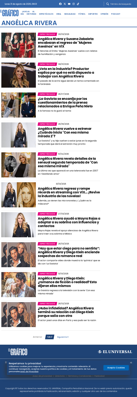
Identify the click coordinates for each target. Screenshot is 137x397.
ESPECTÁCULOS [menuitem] (46, 14)
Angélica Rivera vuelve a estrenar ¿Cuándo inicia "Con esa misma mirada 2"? (65, 132)
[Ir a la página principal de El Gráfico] (9, 12)
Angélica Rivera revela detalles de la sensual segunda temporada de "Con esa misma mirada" (68, 162)
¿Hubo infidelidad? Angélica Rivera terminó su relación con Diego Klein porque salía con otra (66, 312)
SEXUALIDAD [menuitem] (69, 14)
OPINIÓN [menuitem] (104, 14)
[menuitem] (59, 4)
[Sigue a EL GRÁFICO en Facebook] (66, 384)
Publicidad (99, 375)
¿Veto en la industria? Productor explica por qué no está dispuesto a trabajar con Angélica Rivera (66, 73)
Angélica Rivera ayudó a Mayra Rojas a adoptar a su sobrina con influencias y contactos (69, 222)
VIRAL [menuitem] (58, 14)
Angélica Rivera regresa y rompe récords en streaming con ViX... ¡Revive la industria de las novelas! (69, 192)
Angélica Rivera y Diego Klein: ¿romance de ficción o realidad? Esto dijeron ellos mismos (67, 282)
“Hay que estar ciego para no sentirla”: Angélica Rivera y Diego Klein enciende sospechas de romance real (69, 252)
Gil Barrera (46, 184)
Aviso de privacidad (42, 375)
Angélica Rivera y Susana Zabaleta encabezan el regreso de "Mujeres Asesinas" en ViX (66, 43)
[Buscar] (107, 4)
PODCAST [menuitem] (115, 14)
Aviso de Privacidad (29, 371)
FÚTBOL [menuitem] (81, 14)
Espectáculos (47, 34)
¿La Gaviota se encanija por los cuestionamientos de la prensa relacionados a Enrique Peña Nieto (65, 102)
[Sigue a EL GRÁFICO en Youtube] (71, 384)
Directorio (60, 375)
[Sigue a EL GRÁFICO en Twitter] (67, 384)
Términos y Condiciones (79, 375)
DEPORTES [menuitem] (93, 14)
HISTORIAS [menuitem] (31, 14)
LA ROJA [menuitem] (26, 11)
